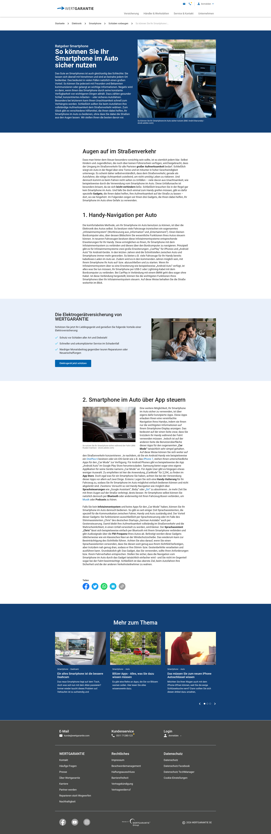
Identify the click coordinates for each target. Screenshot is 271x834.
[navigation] (135, 733)
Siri (147, 489)
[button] (205, 4)
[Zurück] (200, 703)
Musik (86, 499)
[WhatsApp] (104, 586)
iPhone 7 (148, 458)
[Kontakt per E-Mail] (184, 4)
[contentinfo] (197, 823)
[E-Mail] (113, 586)
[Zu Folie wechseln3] (210, 704)
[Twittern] (95, 586)
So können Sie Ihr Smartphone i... (152, 23)
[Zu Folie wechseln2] (207, 704)
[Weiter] (215, 703)
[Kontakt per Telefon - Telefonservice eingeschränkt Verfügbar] (190, 4)
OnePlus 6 (92, 458)
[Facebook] (86, 586)
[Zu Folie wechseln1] (204, 704)
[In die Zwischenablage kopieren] (122, 586)
